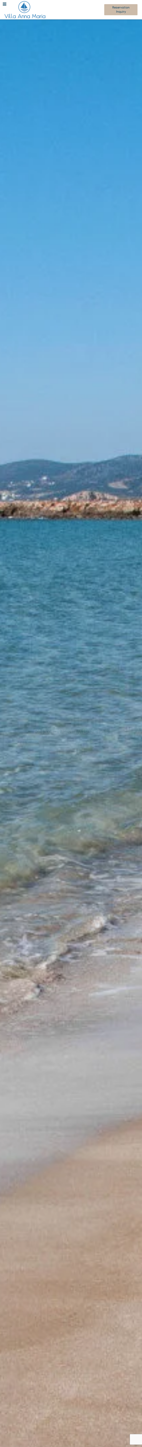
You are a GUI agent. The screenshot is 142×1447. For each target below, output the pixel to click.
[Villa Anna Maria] (25, 9)
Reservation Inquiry (121, 9)
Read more (71, 751)
